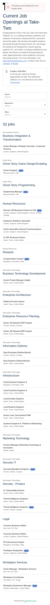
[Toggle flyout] (44, 105)
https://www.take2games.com (15, 61)
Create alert (15, 82)
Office (7, 112)
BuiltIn (15, 64)
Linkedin (6, 64)
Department (9, 103)
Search (7, 94)
